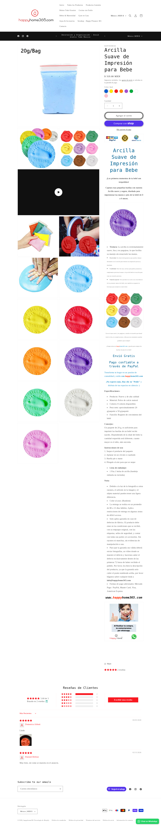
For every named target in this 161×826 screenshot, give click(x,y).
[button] (130, 15)
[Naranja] (121, 91)
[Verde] (131, 91)
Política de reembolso (59, 820)
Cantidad (107, 101)
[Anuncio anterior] (56, 36)
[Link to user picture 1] (26, 740)
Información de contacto (125, 820)
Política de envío (108, 820)
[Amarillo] (111, 91)
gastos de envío (127, 80)
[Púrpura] (126, 91)
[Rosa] (106, 96)
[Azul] (106, 91)
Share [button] (109, 664)
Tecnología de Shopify (41, 820)
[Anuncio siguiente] (105, 36)
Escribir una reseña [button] (123, 700)
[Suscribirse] (60, 789)
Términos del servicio (93, 820)
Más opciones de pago (124, 129)
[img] (26, 720)
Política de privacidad (76, 820)
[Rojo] (116, 91)
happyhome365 (29, 820)
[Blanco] (136, 91)
